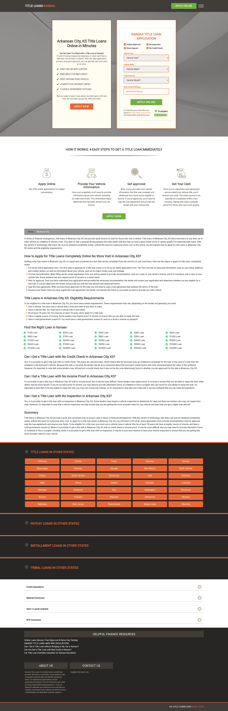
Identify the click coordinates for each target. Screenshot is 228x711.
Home (31, 231)
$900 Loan (139, 336)
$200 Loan (68, 332)
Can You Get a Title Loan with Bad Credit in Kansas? (48, 649)
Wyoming (186, 504)
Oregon (42, 475)
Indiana (114, 482)
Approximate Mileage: (132, 87)
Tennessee (114, 475)
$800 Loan (103, 336)
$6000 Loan (33, 344)
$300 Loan (103, 332)
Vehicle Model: (129, 76)
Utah (150, 475)
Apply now (81, 106)
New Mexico (150, 468)
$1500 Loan (33, 340)
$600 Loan (32, 336)
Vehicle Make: (129, 64)
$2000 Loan (68, 340)
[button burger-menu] (201, 6)
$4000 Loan (139, 340)
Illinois (78, 482)
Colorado (78, 497)
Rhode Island (150, 504)
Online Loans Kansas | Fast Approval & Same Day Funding (51, 640)
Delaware (185, 475)
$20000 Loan (69, 348)
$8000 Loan (104, 344)
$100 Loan (32, 332)
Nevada (114, 468)
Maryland (114, 497)
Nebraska (42, 504)
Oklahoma (78, 490)
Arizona (42, 497)
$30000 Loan (140, 348)
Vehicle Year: (129, 53)
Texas (114, 461)
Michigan (42, 490)
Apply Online (183, 6)
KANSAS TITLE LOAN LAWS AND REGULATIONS (46, 643)
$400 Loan (139, 332)
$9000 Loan (139, 344)
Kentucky (150, 482)
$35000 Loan (176, 348)
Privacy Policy (135, 113)
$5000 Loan (175, 340)
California (42, 461)
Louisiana (185, 482)
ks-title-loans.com (180, 706)
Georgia (185, 461)
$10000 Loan (176, 344)
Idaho (42, 482)
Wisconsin (186, 490)
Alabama (150, 461)
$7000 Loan (68, 344)
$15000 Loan (34, 348)
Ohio (114, 490)
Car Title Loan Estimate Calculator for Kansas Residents (50, 653)
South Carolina (78, 475)
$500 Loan (174, 332)
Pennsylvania (114, 504)
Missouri (78, 468)
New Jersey (78, 504)
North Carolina (185, 468)
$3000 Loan (104, 340)
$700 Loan (68, 336)
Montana (186, 497)
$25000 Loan (105, 348)
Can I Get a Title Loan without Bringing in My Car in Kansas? (51, 646)
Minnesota (150, 497)
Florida (78, 461)
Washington (149, 490)
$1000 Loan (175, 336)
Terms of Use (146, 113)
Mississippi (42, 468)
